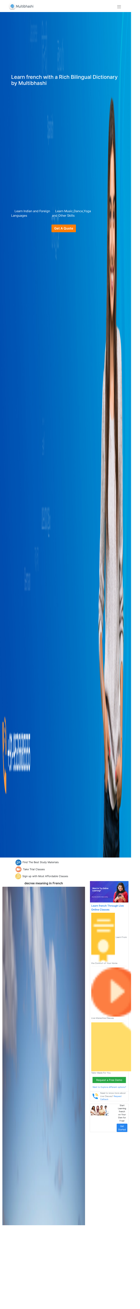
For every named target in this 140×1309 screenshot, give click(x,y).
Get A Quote (63, 228)
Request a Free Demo (109, 1080)
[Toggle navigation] (119, 7)
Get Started (122, 1128)
